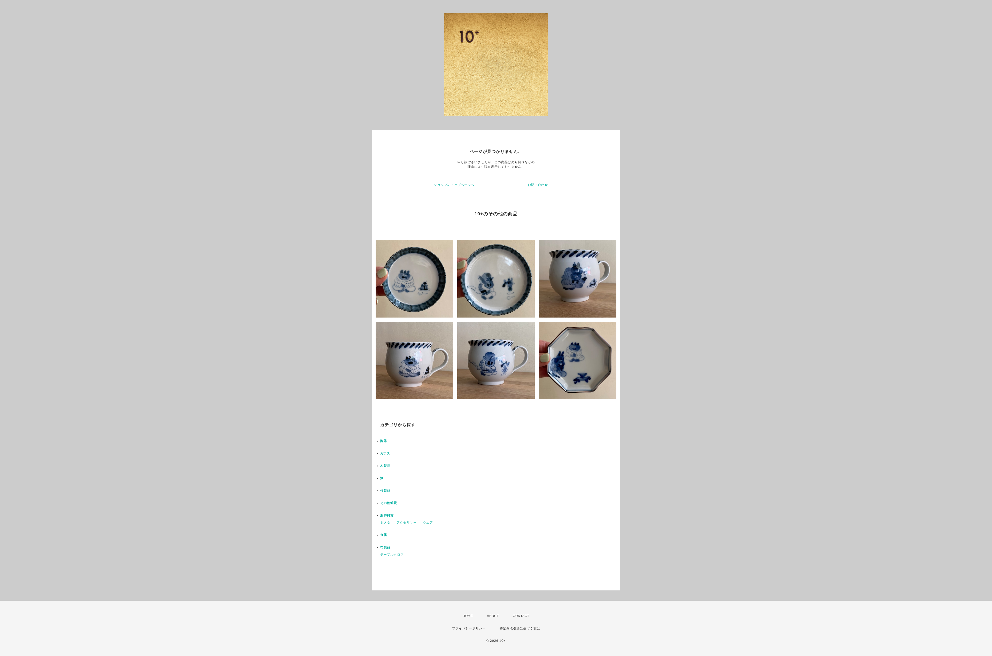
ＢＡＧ (385, 522)
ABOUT (493, 616)
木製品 (385, 466)
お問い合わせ (538, 185)
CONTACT (521, 616)
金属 (383, 535)
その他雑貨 (388, 503)
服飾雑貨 (387, 515)
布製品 (385, 547)
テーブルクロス (392, 554)
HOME (468, 616)
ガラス (385, 453)
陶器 (383, 441)
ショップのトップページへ (454, 185)
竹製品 (385, 490)
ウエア (428, 522)
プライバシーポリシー (469, 628)
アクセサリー (407, 522)
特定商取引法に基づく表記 (520, 628)
